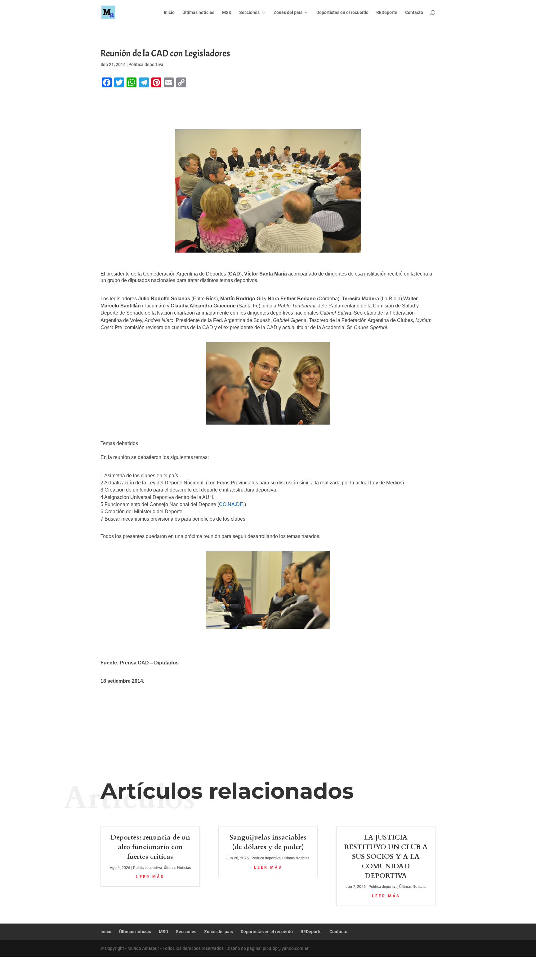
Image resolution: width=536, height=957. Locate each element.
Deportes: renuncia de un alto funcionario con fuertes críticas (150, 847)
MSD (226, 12)
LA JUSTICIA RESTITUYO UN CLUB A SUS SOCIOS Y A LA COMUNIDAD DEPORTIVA (386, 856)
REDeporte (386, 12)
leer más (150, 877)
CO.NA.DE (231, 504)
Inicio (169, 12)
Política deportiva (145, 64)
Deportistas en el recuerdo (342, 12)
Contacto (414, 12)
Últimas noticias (198, 12)
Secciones (249, 12)
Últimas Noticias (177, 868)
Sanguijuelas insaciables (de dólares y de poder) (268, 842)
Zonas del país (288, 12)
